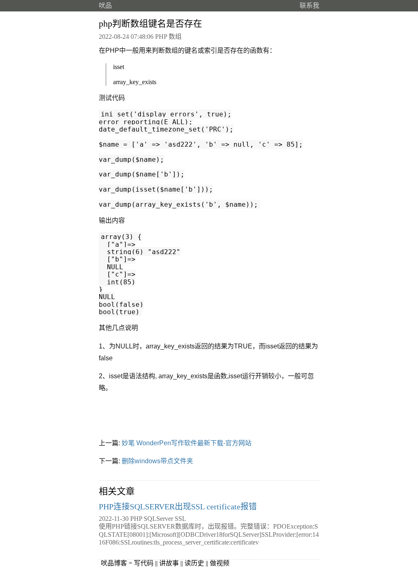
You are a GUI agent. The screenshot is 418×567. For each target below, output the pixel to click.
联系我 (309, 5)
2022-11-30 (114, 518)
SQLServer (158, 518)
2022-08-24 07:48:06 (126, 36)
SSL (180, 518)
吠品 (105, 5)
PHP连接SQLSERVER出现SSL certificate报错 (178, 506)
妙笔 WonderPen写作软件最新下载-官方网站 (186, 443)
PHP (161, 36)
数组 (175, 36)
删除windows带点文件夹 (157, 461)
